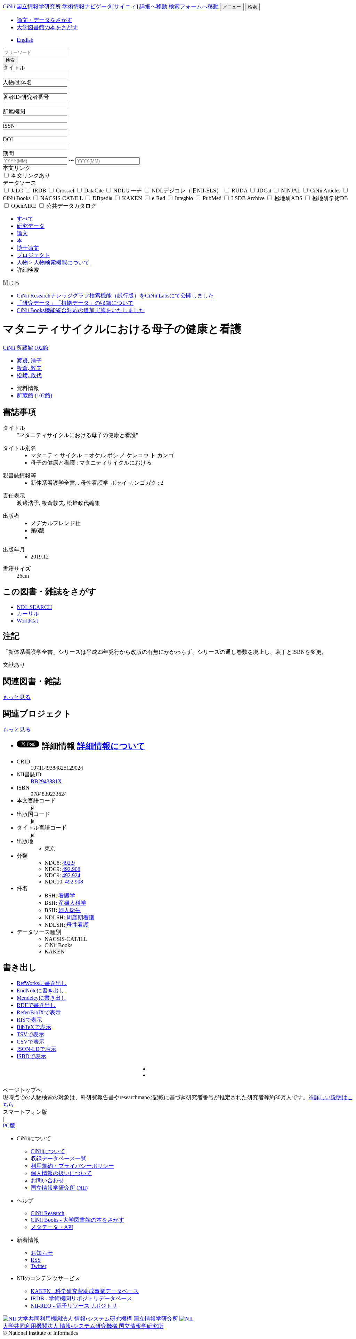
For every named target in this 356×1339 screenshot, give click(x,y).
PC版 (9, 1125)
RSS (36, 1260)
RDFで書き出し (36, 1005)
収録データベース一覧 (58, 1159)
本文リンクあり (30, 176)
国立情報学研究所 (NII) (59, 1188)
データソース (19, 183)
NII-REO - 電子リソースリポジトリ (74, 1306)
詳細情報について (111, 746)
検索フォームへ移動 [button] (194, 6)
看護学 (66, 895)
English (25, 40)
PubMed (212, 198)
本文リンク (17, 168)
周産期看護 (80, 917)
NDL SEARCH (34, 607)
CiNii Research (47, 1213)
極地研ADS (288, 198)
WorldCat (27, 621)
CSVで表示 (30, 1042)
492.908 (71, 869)
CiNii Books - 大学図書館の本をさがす (77, 1220)
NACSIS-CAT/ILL (61, 198)
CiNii (9, 348)
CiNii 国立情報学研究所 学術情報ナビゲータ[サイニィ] (70, 6)
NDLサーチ (127, 190)
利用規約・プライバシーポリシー (72, 1166)
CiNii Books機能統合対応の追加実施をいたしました (81, 310)
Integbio (183, 198)
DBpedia (102, 198)
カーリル (28, 614)
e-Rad (159, 198)
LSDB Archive (248, 198)
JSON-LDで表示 (36, 1049)
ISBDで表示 (31, 1056)
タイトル (14, 68)
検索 (252, 6)
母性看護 (77, 925)
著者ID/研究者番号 (26, 97)
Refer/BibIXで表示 (39, 1012)
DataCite (94, 190)
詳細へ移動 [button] (153, 6)
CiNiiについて (48, 1151)
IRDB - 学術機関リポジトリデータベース (81, 1298)
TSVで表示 (30, 1034)
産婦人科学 (72, 903)
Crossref (65, 190)
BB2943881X (46, 781)
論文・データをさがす (44, 20)
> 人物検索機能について (59, 263)
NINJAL (291, 190)
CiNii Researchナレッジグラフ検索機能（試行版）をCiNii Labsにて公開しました (115, 296)
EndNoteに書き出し (40, 990)
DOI (8, 139)
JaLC (17, 190)
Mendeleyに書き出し (41, 998)
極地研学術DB (329, 198)
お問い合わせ (47, 1180)
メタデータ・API (52, 1227)
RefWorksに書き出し (42, 983)
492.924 (71, 875)
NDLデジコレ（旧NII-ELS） (186, 190)
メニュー (232, 6)
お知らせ (42, 1253)
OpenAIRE (24, 206)
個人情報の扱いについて (61, 1173)
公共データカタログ (70, 206)
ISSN (9, 126)
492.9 (68, 863)
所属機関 (14, 111)
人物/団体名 (17, 82)
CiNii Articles (325, 190)
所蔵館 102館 (32, 348)
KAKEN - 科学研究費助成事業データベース (85, 1291)
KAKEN (132, 198)
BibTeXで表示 (34, 1027)
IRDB (39, 190)
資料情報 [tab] (28, 388)
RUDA (239, 190)
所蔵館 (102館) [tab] (34, 395)
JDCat (264, 190)
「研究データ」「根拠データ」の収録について (75, 303)
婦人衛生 (69, 910)
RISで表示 (29, 1020)
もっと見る (17, 697)
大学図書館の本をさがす (47, 27)
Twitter (38, 1266)
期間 (8, 153)
